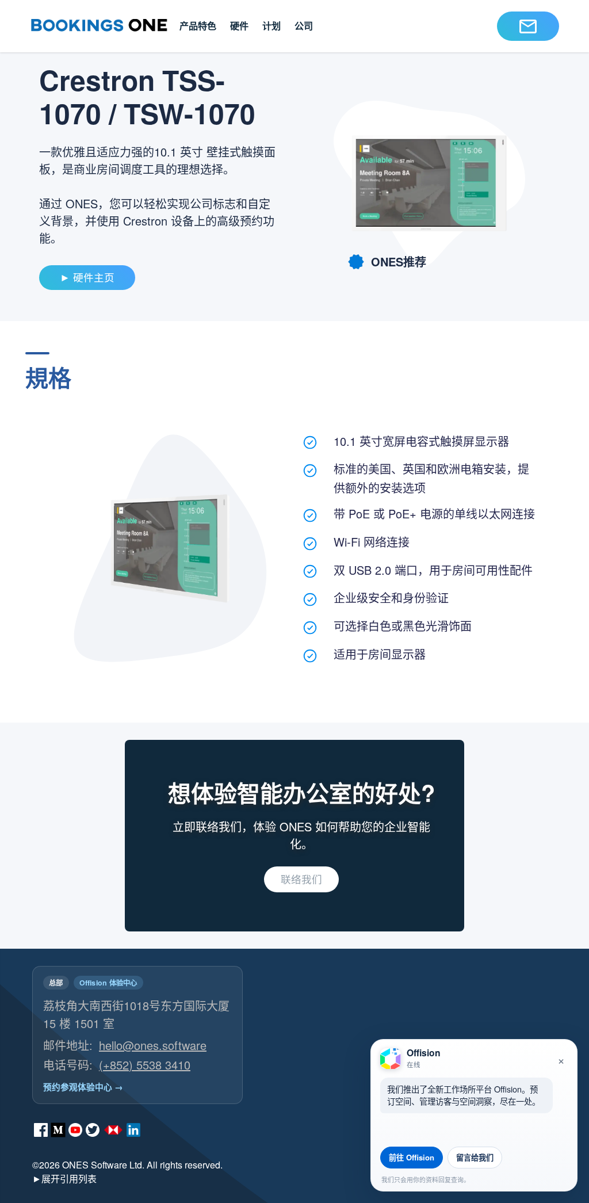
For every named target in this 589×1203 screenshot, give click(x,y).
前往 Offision (411, 1157)
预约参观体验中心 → (83, 1086)
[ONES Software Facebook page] (40, 1130)
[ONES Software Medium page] (58, 1130)
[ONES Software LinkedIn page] (133, 1130)
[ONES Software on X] (92, 1130)
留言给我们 (475, 1157)
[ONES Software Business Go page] (113, 1130)
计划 (271, 25)
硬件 (239, 25)
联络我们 (301, 879)
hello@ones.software (152, 1045)
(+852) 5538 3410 (144, 1064)
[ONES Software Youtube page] (75, 1130)
